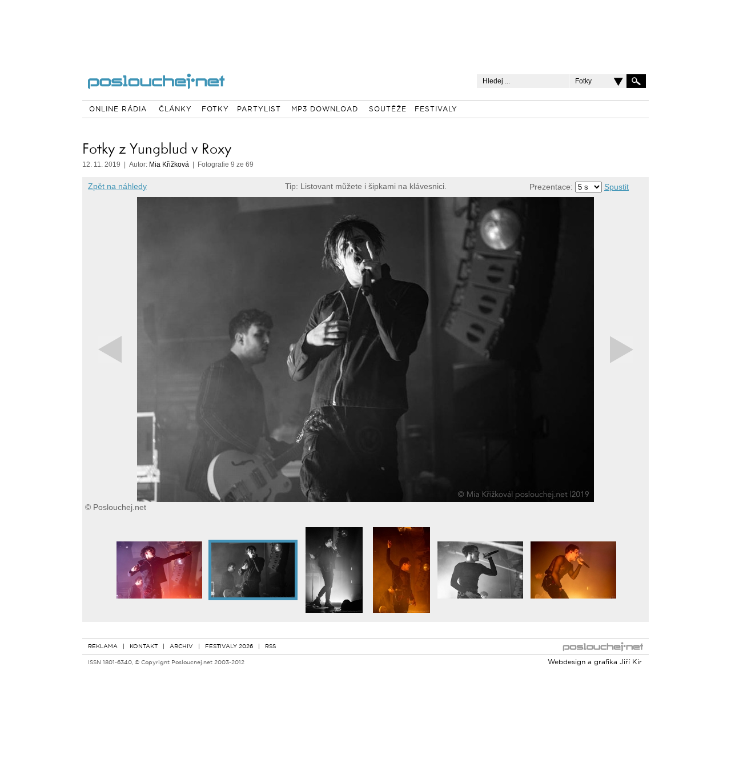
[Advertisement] (365, 28)
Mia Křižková (169, 164)
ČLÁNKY (175, 109)
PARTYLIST (259, 109)
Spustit (616, 186)
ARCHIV (181, 646)
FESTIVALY (436, 109)
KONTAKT (144, 646)
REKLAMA (103, 646)
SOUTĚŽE (388, 109)
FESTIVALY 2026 (229, 646)
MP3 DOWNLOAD (324, 109)
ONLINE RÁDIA (118, 109)
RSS (270, 646)
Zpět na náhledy (117, 186)
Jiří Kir (631, 662)
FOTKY (215, 109)
